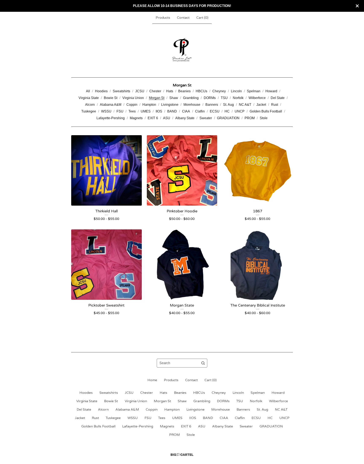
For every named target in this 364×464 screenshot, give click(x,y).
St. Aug (228, 104)
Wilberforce (257, 98)
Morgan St (156, 98)
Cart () (202, 18)
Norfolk (238, 98)
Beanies (184, 91)
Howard (271, 91)
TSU (224, 98)
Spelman (253, 91)
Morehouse (191, 104)
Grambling (191, 98)
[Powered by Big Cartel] (182, 455)
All (88, 91)
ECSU (214, 111)
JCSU (139, 91)
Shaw (173, 98)
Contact (183, 18)
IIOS (159, 111)
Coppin (131, 104)
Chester (155, 91)
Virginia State (89, 98)
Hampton (149, 104)
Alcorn (90, 104)
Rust (274, 104)
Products (163, 18)
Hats (169, 91)
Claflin (200, 111)
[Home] (182, 50)
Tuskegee (88, 111)
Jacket (261, 104)
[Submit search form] (203, 363)
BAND (172, 111)
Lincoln (236, 91)
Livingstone (169, 104)
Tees (132, 111)
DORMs (210, 98)
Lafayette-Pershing (110, 118)
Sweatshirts (121, 91)
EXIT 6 (153, 118)
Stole (264, 118)
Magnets (136, 118)
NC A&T (245, 104)
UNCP (240, 111)
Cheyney (219, 91)
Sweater (205, 118)
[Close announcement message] (357, 6)
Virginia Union (133, 98)
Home (152, 380)
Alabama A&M (110, 104)
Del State (278, 98)
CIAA (186, 111)
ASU (166, 118)
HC (227, 111)
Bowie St (110, 98)
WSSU (106, 111)
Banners (211, 104)
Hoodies (101, 91)
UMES (146, 111)
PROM (250, 118)
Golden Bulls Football (266, 111)
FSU (119, 111)
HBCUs (201, 91)
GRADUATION (228, 118)
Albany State (184, 118)
